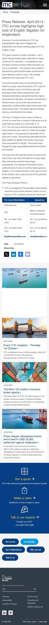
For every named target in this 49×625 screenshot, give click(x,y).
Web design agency (30, 621)
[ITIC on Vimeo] (10, 612)
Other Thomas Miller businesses (13, 585)
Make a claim (23, 498)
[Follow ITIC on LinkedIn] (4, 612)
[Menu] (45, 5)
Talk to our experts (23, 517)
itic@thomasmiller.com (15, 236)
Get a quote (23, 479)
